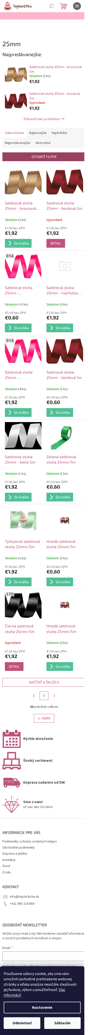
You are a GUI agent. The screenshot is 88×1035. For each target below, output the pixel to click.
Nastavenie (42, 1007)
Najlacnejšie (38, 133)
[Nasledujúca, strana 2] (44, 695)
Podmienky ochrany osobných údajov (29, 841)
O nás (6, 872)
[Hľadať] (51, 6)
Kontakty (9, 860)
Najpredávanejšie (17, 142)
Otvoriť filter (44, 157)
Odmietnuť (22, 1023)
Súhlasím (62, 1023)
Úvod (6, 866)
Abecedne (43, 142)
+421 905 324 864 (22, 903)
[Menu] (77, 6)
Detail (55, 243)
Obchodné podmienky (18, 847)
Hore (46, 718)
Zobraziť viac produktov (41, 119)
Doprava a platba (14, 853)
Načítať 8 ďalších (44, 682)
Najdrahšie (59, 133)
